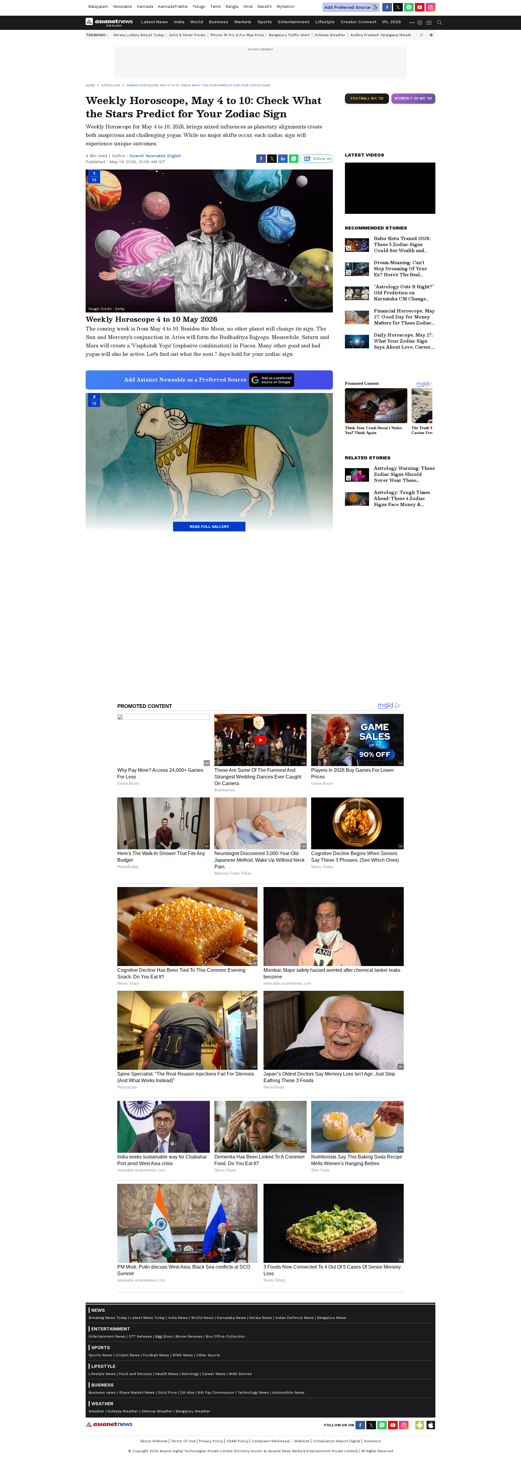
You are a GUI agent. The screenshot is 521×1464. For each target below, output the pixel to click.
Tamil (215, 6)
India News (178, 1318)
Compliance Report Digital (337, 1441)
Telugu (198, 6)
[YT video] (420, 7)
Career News (214, 1374)
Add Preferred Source (347, 7)
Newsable (122, 6)
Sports (264, 21)
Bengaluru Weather (193, 1411)
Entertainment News (107, 1336)
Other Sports (208, 1355)
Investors (372, 1441)
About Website (154, 1441)
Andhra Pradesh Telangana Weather (382, 35)
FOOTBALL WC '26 (367, 98)
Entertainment (293, 21)
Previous (421, 35)
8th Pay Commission (216, 1392)
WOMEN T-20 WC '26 (413, 98)
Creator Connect (358, 21)
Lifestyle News (102, 1374)
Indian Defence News (294, 1318)
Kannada (145, 6)
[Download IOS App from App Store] (430, 1425)
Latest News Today (147, 1318)
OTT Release (140, 1336)
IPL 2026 (391, 21)
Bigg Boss (163, 1336)
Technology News (253, 1392)
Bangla (232, 6)
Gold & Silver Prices (187, 35)
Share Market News (137, 1392)
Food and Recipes (135, 1374)
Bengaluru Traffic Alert (289, 35)
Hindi (248, 6)
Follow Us (322, 159)
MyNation (285, 6)
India (179, 21)
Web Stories (240, 1374)
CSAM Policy (237, 1441)
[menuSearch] (439, 22)
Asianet (109, 1424)
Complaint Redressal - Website (281, 1441)
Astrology (190, 1374)
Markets (242, 21)
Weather (96, 1411)
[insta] (430, 7)
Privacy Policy (211, 1441)
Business (218, 21)
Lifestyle (325, 21)
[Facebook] (387, 7)
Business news (102, 1392)
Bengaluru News (331, 1318)
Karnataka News (231, 1318)
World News (202, 1318)
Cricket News (127, 1355)
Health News (166, 1374)
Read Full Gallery (209, 526)
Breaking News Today (108, 1318)
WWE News (182, 1355)
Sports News (100, 1355)
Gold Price (167, 1392)
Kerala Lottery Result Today (139, 35)
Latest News (154, 21)
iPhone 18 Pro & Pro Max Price (237, 35)
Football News (156, 1355)
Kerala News (260, 1318)
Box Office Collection (225, 1336)
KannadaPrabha (173, 6)
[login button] (421, 23)
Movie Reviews (189, 1336)
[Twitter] (398, 7)
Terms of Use (183, 1441)
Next (430, 35)
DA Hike (187, 1392)
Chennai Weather (156, 1411)
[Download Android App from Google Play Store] (420, 1425)
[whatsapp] (409, 7)
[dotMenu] (412, 22)
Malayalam (98, 6)
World (196, 21)
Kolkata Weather (330, 35)
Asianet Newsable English (155, 155)
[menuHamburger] (429, 23)
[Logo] (111, 23)
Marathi (264, 6)
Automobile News (288, 1392)
